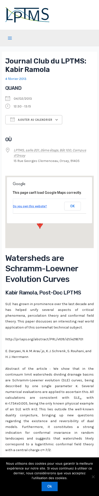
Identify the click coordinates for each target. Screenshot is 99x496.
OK (72, 206)
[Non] (93, 476)
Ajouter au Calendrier (34, 119)
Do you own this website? (30, 206)
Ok (49, 486)
